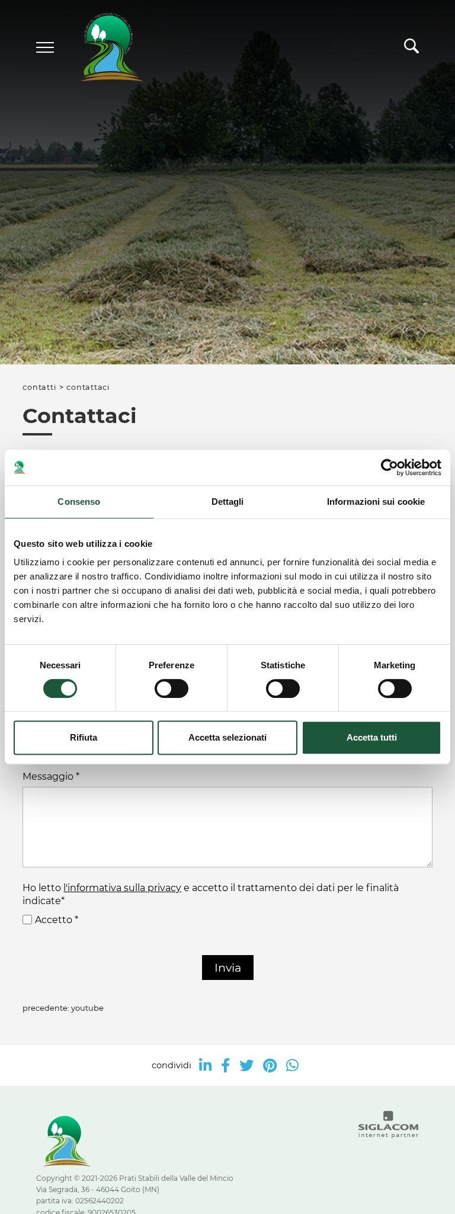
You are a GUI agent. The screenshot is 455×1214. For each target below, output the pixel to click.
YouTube (87, 1008)
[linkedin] (205, 1065)
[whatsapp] (292, 1065)
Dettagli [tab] (228, 502)
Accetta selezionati (227, 737)
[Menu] (45, 47)
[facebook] (225, 1065)
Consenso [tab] (78, 502)
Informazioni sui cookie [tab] (376, 502)
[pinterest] (270, 1065)
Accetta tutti (372, 737)
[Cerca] (411, 49)
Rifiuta (83, 737)
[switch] (171, 688)
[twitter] (246, 1065)
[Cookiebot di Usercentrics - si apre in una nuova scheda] (389, 467)
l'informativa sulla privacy (122, 887)
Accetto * (56, 919)
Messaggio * (51, 776)
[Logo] (101, 48)
